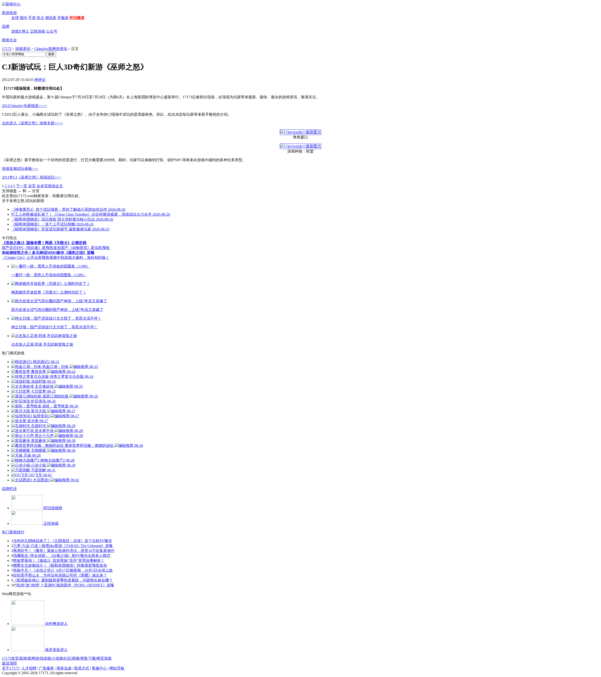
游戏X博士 (20, 31)
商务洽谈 (64, 668)
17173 (6, 49)
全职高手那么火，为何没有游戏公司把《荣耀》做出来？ (60, 575)
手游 (32, 18)
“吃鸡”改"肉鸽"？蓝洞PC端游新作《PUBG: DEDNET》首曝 (64, 585)
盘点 (40, 18)
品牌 (5, 26)
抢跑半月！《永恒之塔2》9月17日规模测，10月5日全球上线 (63, 570)
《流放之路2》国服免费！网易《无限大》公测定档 (44, 243)
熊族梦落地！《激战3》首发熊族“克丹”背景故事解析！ (59, 560)
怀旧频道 (77, 18)
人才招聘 (28, 668)
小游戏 (57, 658)
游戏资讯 (22, 49)
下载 (92, 658)
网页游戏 (104, 658)
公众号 (51, 31)
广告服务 (46, 668)
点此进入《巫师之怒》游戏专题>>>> (32, 123)
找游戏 (45, 658)
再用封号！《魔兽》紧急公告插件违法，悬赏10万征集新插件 (64, 551)
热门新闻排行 (13, 532)
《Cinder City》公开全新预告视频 (29, 258)
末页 (32, 186)
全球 (15, 18)
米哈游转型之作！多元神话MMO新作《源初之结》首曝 (48, 253)
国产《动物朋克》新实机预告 (85, 248)
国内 (23, 18)
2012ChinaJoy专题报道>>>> (24, 106)
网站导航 (116, 668)
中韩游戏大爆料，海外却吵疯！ (83, 258)
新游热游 (9, 13)
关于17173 (10, 668)
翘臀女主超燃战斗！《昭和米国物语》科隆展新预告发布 (60, 565)
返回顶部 (9, 663)
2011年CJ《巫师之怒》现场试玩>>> (31, 177)
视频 (75, 658)
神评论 (40, 80)
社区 (67, 658)
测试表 (50, 18)
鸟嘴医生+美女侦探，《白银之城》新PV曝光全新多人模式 (61, 556)
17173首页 (10, 658)
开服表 (63, 18)
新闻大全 (9, 40)
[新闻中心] (11, 4)
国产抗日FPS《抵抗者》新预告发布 (31, 248)
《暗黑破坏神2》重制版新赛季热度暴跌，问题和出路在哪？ (63, 580)
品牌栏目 (9, 489)
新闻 (23, 658)
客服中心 (99, 668)
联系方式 (81, 668)
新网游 (33, 658)
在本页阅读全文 (50, 186)
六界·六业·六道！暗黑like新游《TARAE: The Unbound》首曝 (63, 546)
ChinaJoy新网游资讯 (50, 49)
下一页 (21, 186)
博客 (84, 658)
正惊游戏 (37, 31)
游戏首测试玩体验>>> (20, 169)
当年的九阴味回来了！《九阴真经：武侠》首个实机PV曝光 (62, 541)
